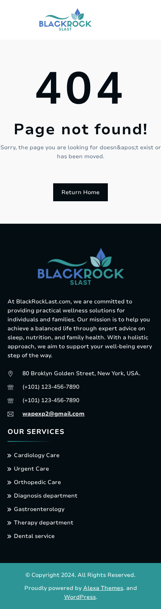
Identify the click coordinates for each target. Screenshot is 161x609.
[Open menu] (126, 21)
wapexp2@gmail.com (53, 413)
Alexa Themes (103, 588)
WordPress (80, 597)
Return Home (80, 192)
